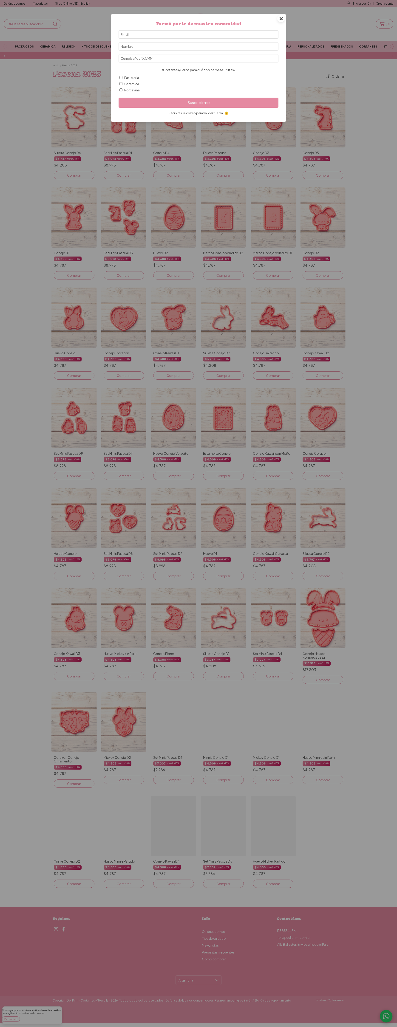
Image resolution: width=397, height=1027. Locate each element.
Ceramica (131, 84)
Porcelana (132, 90)
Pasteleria (131, 78)
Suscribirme (198, 102)
